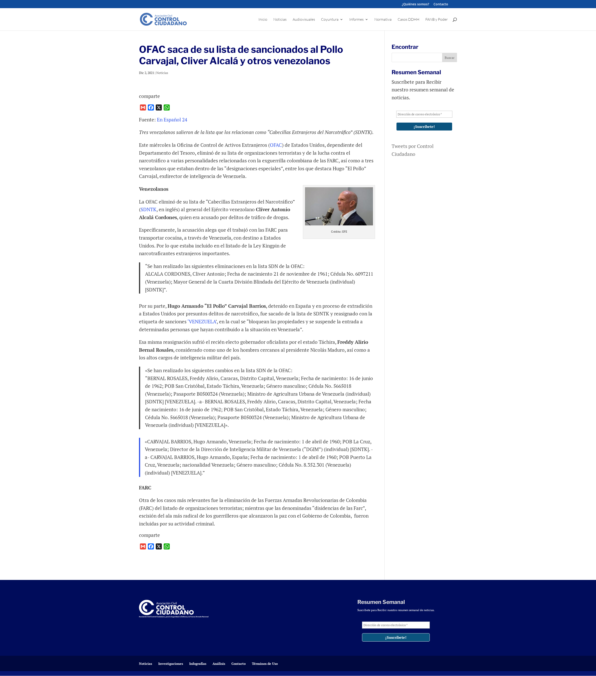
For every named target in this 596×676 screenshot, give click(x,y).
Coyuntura (330, 20)
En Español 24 (172, 119)
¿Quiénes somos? (415, 4)
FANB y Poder (436, 20)
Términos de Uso (265, 663)
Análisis (219, 663)
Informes (356, 20)
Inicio (262, 20)
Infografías (197, 663)
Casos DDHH (408, 20)
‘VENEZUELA (201, 321)
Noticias (280, 20)
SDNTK (148, 209)
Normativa (383, 20)
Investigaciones (170, 663)
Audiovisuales (304, 20)
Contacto (440, 4)
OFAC (276, 145)
